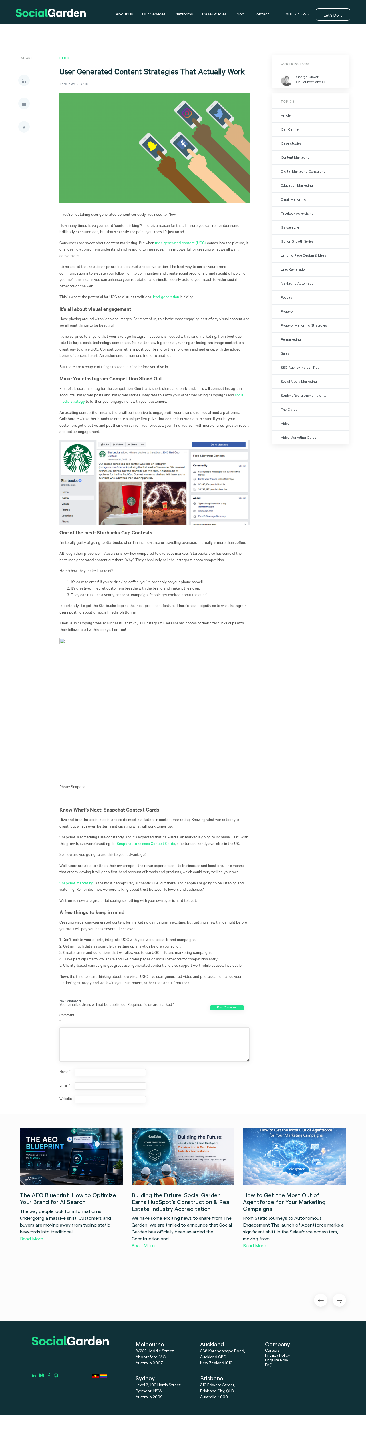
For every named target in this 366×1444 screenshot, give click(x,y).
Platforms (184, 13)
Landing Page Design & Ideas (304, 255)
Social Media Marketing (299, 381)
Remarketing (291, 339)
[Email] (24, 103)
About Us (124, 13)
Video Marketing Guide (298, 437)
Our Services (154, 13)
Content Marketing (295, 157)
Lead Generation (294, 269)
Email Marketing (293, 199)
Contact (261, 13)
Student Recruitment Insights (304, 395)
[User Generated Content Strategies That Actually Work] (154, 153)
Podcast (287, 297)
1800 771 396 (297, 13)
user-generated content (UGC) (180, 243)
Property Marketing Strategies (304, 325)
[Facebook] (24, 127)
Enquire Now (276, 1359)
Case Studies (214, 13)
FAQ (268, 1364)
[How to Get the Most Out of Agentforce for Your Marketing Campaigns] (294, 1156)
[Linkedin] (24, 80)
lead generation (166, 297)
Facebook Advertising (297, 213)
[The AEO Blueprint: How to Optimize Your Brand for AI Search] (71, 1156)
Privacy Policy (277, 1355)
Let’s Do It (333, 15)
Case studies (291, 143)
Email (64, 1086)
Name (65, 1072)
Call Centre (290, 129)
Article (286, 115)
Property (287, 311)
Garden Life (290, 227)
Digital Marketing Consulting (303, 171)
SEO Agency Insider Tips (300, 367)
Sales (285, 353)
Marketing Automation (298, 283)
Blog (240, 13)
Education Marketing (297, 185)
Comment (66, 1019)
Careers (272, 1350)
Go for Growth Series (297, 241)
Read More (31, 1238)
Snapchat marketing (76, 884)
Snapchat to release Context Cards (146, 844)
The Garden (290, 409)
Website (65, 1099)
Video (285, 423)
